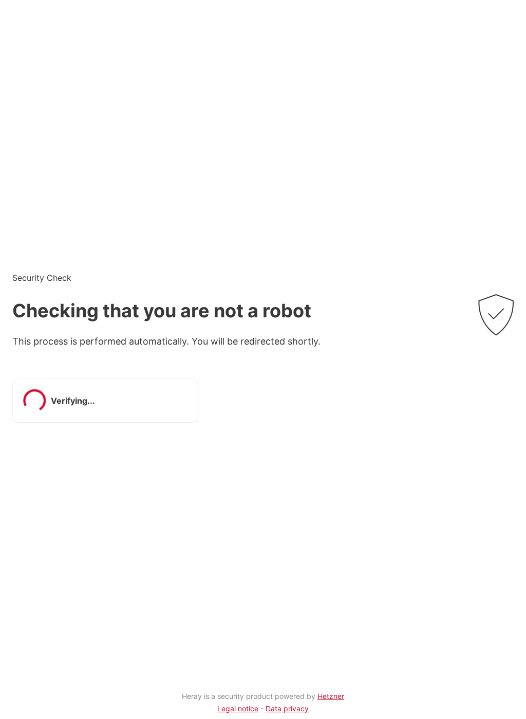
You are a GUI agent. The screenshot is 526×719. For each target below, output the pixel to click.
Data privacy (287, 708)
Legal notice (237, 708)
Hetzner (330, 696)
